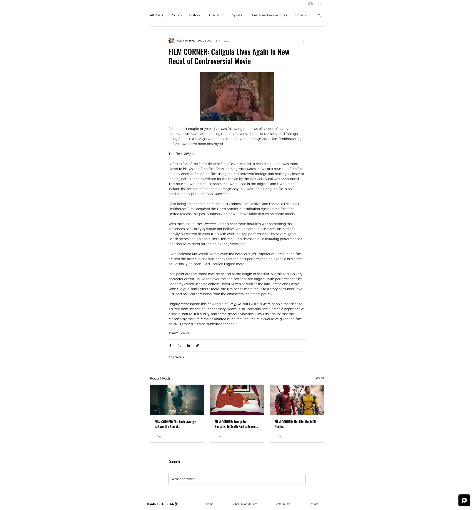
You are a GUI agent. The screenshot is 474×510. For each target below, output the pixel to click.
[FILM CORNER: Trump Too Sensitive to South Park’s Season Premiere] (237, 400)
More (299, 15)
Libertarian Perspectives (268, 15)
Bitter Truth (216, 15)
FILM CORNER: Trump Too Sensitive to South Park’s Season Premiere (235, 424)
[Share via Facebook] (170, 345)
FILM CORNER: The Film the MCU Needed (295, 424)
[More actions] (303, 40)
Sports (237, 15)
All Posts (156, 15)
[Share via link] (197, 345)
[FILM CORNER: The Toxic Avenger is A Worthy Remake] (177, 400)
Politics (176, 15)
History (194, 15)
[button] (319, 15)
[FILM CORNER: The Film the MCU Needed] (297, 400)
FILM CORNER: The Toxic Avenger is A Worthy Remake (175, 424)
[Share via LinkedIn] (188, 345)
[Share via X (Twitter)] (179, 345)
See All (320, 377)
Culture (185, 332)
